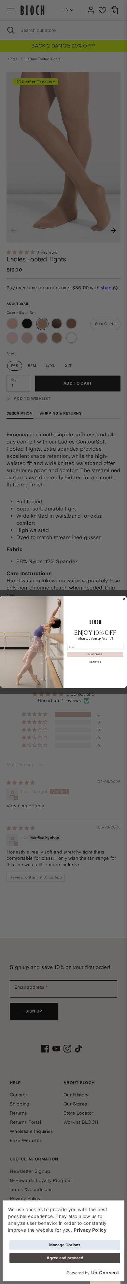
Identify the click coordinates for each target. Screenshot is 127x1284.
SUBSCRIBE (95, 654)
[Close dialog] (124, 599)
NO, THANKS (95, 662)
